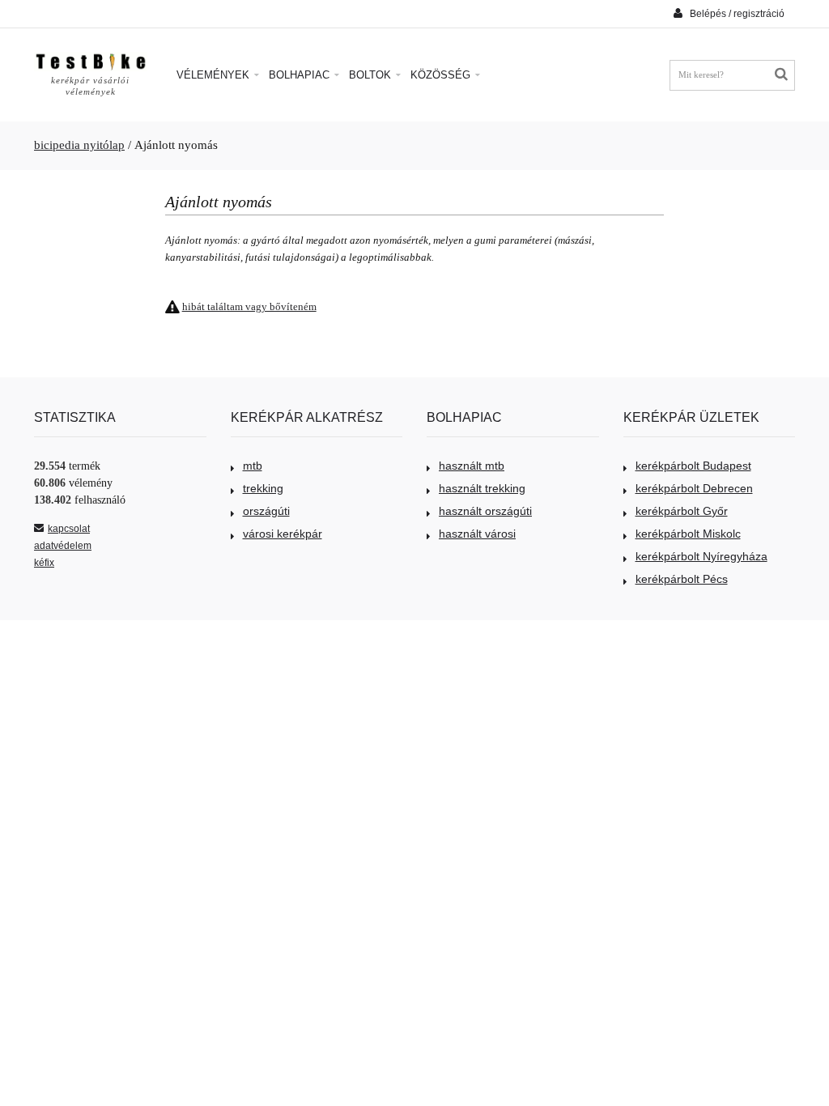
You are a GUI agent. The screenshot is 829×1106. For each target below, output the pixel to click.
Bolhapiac (301, 75)
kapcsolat (69, 528)
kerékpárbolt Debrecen (694, 488)
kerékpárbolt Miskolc (688, 533)
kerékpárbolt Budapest (693, 465)
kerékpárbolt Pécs (682, 578)
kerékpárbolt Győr (682, 510)
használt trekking (482, 488)
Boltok (371, 75)
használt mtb (471, 465)
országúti (266, 510)
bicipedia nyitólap (79, 144)
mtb (252, 465)
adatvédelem (62, 545)
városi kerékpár (282, 533)
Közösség (442, 75)
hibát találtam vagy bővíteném (249, 306)
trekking (263, 488)
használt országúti (485, 510)
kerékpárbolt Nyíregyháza (701, 556)
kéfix (44, 562)
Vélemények (214, 75)
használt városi (477, 533)
